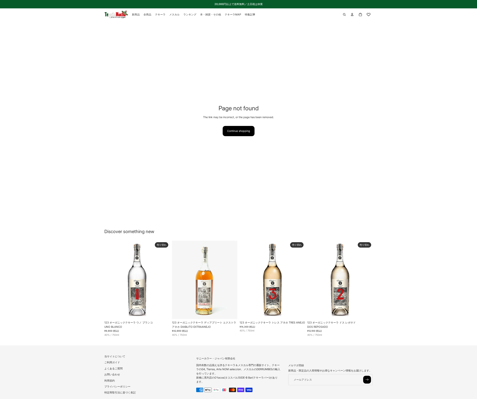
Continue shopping (238, 130)
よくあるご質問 (113, 368)
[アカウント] (352, 14)
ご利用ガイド (112, 362)
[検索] (344, 14)
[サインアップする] (367, 380)
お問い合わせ (112, 374)
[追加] (231, 313)
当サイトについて (114, 356)
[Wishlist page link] (368, 14)
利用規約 (109, 380)
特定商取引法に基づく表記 (120, 392)
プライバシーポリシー (117, 386)
